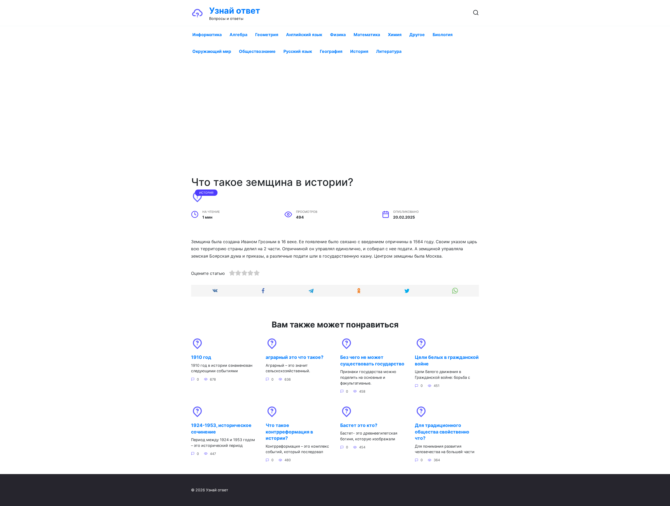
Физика (338, 34)
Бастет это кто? (358, 425)
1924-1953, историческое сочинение (221, 428)
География (331, 51)
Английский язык (304, 34)
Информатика (207, 34)
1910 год (201, 357)
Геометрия (266, 34)
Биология (443, 34)
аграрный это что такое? (294, 357)
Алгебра (238, 34)
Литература (388, 51)
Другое (417, 34)
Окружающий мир (211, 51)
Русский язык (297, 51)
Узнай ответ (234, 10)
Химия (394, 34)
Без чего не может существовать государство (372, 360)
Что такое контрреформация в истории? (289, 431)
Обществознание (257, 51)
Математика (367, 34)
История (359, 51)
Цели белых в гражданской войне (447, 360)
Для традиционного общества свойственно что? (442, 431)
